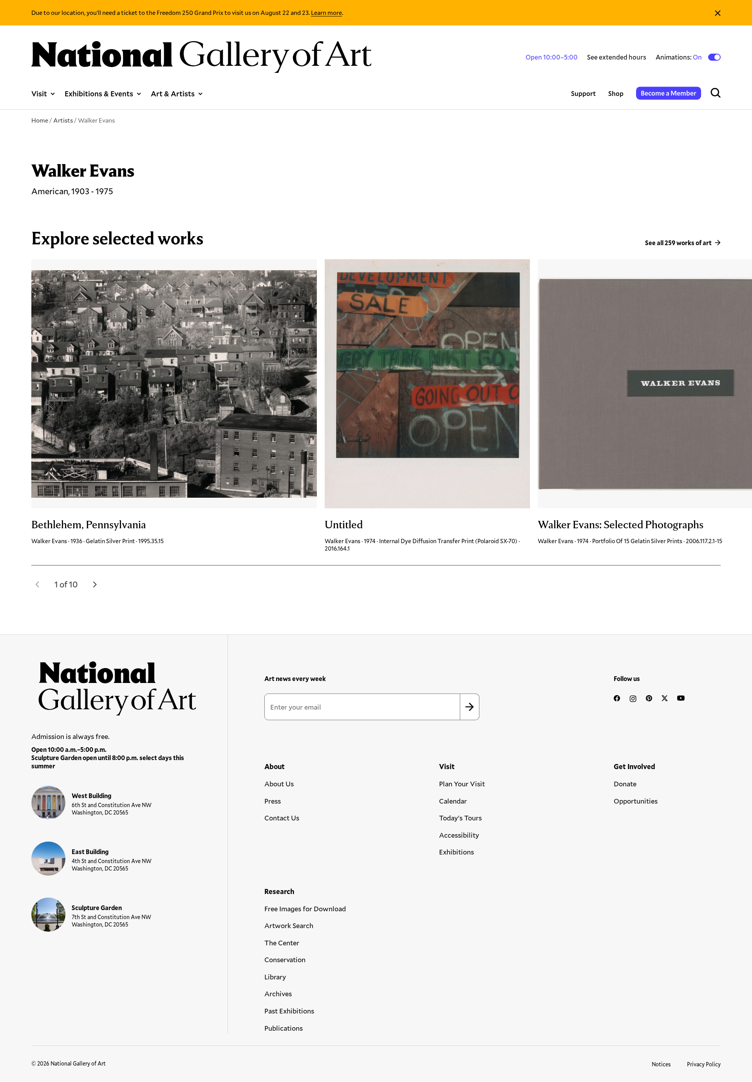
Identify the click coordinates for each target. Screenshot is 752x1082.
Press (272, 801)
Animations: (679, 57)
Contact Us (281, 817)
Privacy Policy (704, 1064)
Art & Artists (173, 93)
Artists (63, 120)
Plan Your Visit (462, 783)
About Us (279, 783)
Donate (625, 783)
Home (39, 120)
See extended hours (616, 56)
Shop (616, 93)
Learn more (326, 12)
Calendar (453, 801)
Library (275, 976)
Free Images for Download (305, 908)
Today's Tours (460, 817)
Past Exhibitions (289, 1010)
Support (583, 93)
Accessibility (459, 835)
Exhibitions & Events (99, 93)
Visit (39, 93)
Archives (278, 993)
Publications (283, 1028)
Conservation (285, 959)
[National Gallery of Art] (114, 684)
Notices (661, 1064)
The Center (281, 942)
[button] (37, 584)
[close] (718, 12)
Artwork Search (288, 925)
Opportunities (636, 801)
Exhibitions (456, 851)
